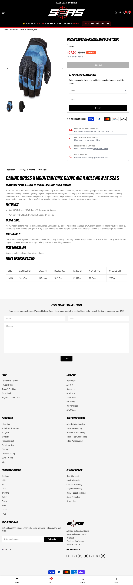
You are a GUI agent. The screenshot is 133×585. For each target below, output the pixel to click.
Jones (4, 505)
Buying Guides (72, 405)
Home (6, 30)
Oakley (4, 497)
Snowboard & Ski (8, 445)
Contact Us (70, 389)
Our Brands (70, 401)
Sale (3, 461)
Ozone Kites (71, 501)
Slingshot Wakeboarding (75, 424)
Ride (3, 480)
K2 (3, 484)
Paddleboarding (8, 440)
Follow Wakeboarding (74, 440)
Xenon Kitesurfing (73, 497)
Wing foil (5, 432)
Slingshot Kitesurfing (74, 488)
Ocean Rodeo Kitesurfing (75, 492)
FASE (4, 513)
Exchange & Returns (26, 169)
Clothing (5, 449)
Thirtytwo (5, 492)
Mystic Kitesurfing (73, 480)
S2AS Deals (71, 397)
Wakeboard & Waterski (10, 428)
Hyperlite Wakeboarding (75, 432)
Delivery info (109, 131)
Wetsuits (5, 436)
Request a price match (100, 149)
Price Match (43, 169)
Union (4, 488)
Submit (98, 107)
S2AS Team (71, 410)
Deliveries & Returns (10, 380)
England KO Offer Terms (11, 397)
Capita (4, 509)
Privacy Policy (7, 384)
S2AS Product (7, 457)
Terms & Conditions (9, 389)
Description (10, 169)
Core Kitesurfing (72, 476)
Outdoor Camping (8, 453)
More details (96, 140)
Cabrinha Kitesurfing (74, 484)
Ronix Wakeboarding (74, 428)
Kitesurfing (6, 424)
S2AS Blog (70, 393)
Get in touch (104, 157)
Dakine (4, 501)
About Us (70, 384)
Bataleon (5, 476)
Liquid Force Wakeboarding (76, 436)
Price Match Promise (76, 57)
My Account (70, 380)
